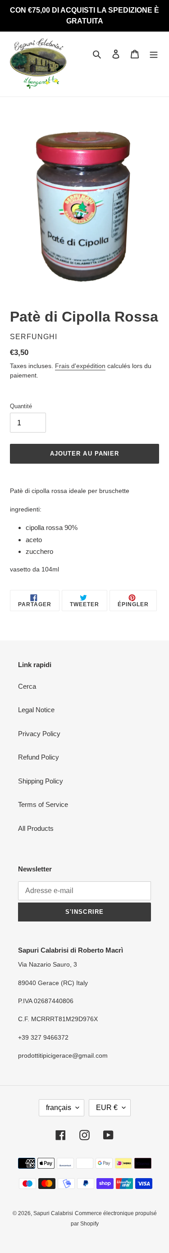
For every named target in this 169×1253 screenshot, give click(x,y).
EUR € (107, 1107)
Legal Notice (36, 710)
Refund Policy (38, 757)
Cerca (27, 686)
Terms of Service (43, 804)
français (58, 1107)
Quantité (21, 406)
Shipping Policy (40, 781)
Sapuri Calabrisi (53, 1213)
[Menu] (153, 54)
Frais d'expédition (80, 365)
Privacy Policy (39, 733)
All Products (36, 828)
